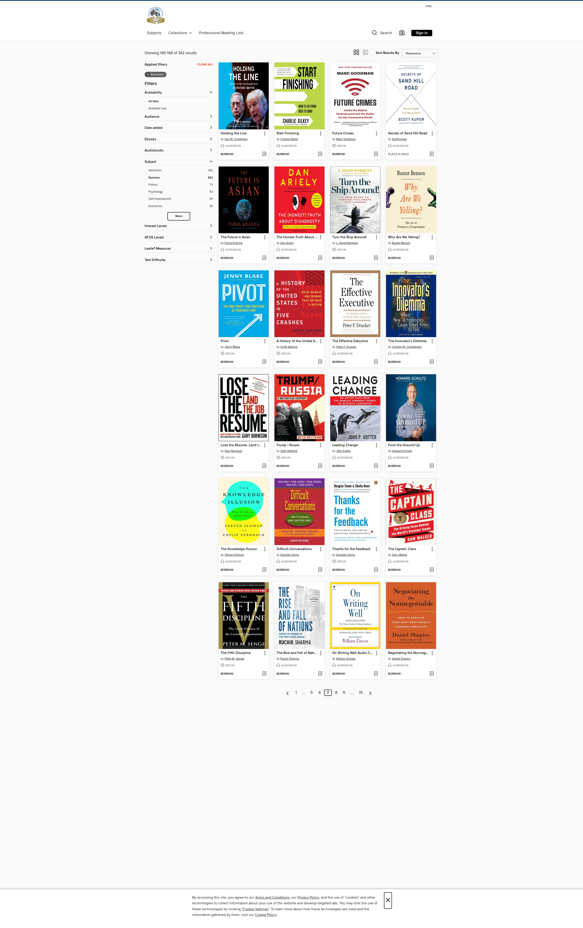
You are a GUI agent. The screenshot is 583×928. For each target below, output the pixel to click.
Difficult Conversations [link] (294, 549)
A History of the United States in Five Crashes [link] (297, 341)
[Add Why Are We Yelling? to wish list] (432, 258)
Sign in (422, 33)
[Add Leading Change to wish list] (376, 466)
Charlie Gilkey (289, 139)
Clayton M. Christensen (407, 347)
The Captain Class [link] (402, 549)
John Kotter (343, 451)
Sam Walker (399, 555)
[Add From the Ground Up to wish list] (432, 466)
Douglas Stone (289, 555)
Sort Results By (387, 53)
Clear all (205, 64)
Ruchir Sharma (289, 659)
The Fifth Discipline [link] (236, 653)
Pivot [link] (225, 341)
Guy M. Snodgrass (236, 139)
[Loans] (402, 33)
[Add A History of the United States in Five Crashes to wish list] (320, 362)
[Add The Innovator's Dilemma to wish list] (432, 362)
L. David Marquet (347, 243)
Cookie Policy (265, 915)
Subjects (154, 33)
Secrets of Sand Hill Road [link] (407, 133)
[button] (381, 33)
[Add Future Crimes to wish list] (376, 154)
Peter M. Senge (234, 659)
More (178, 216)
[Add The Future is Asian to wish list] (264, 258)
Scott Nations (288, 347)
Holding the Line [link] (234, 133)
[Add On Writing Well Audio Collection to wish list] (376, 674)
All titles (153, 101)
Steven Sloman (234, 555)
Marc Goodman (346, 139)
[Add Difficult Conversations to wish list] (320, 570)
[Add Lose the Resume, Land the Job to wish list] (264, 466)
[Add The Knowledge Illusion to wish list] (264, 570)
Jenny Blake (232, 347)
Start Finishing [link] (287, 133)
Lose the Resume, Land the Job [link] (241, 445)
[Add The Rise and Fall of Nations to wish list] (320, 674)
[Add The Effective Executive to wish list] (376, 362)
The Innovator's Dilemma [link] (407, 341)
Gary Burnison (233, 451)
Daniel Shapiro (401, 659)
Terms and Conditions (272, 897)
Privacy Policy (308, 897)
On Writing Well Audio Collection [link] (353, 653)
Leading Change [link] (345, 445)
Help (429, 6)
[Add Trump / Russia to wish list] (320, 466)
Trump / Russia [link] (287, 445)
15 (361, 692)
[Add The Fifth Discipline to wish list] (264, 674)
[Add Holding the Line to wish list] (264, 154)
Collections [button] (178, 33)
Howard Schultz (402, 451)
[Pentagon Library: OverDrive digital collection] (155, 15)
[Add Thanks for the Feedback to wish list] (376, 570)
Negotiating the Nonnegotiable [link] (409, 653)
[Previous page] (287, 692)
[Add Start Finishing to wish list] (320, 154)
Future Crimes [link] (343, 133)
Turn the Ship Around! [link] (349, 237)
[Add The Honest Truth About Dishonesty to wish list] (320, 258)
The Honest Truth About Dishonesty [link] (297, 237)
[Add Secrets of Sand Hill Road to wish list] (432, 154)
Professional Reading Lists (221, 33)
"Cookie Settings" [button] (255, 909)
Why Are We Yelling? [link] (404, 237)
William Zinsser (345, 659)
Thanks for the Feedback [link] (351, 549)
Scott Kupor (399, 139)
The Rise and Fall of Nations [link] (297, 653)
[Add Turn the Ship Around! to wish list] (376, 258)
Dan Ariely (287, 243)
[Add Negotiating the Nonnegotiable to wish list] (432, 674)
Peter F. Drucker (346, 347)
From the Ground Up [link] (404, 445)
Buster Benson (401, 243)
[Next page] (370, 692)
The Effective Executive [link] (350, 341)
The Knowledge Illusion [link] (239, 549)
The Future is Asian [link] (236, 237)
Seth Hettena (288, 451)
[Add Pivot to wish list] (264, 362)
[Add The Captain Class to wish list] (432, 570)
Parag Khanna (234, 243)
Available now (157, 108)
